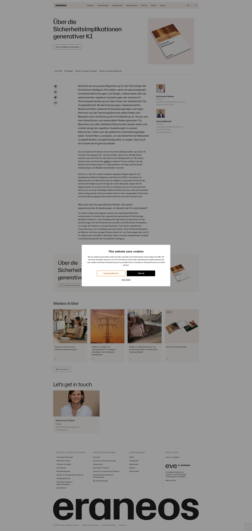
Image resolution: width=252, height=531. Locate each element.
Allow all (141, 273)
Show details (126, 280)
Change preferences (111, 273)
